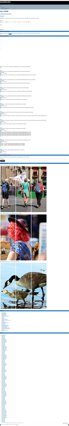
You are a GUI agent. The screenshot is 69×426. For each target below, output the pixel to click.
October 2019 (4, 386)
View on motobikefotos (3, 153)
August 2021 (4, 371)
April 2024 (3, 354)
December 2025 (4, 339)
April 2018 (3, 399)
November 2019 (4, 385)
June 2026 (3, 336)
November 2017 (4, 402)
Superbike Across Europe (36, 33)
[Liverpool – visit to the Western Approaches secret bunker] (23, 212)
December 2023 (4, 355)
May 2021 (3, 374)
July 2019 (3, 387)
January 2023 (4, 363)
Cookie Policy (16, 424)
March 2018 (3, 400)
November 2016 (4, 412)
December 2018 (4, 393)
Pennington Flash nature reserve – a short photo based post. (9, 261)
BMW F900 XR (4, 313)
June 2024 (3, 352)
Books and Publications (5, 8)
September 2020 (4, 378)
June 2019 (3, 388)
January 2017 (4, 410)
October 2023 (4, 357)
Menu (1, 5)
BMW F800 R (4, 312)
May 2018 (3, 398)
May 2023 (3, 361)
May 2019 (3, 389)
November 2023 (4, 356)
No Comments (2, 15)
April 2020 (3, 382)
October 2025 (4, 341)
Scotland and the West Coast (6, 328)
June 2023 (3, 360)
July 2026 (3, 335)
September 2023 (4, 358)
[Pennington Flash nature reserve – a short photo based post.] (23, 308)
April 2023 (3, 362)
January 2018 (4, 401)
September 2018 (4, 395)
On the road (2, 16)
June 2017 (3, 406)
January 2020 (4, 383)
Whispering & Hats (5, 330)
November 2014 (4, 415)
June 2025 (3, 343)
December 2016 (4, 411)
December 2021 (4, 370)
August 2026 (4, 334)
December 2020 (4, 376)
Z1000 (3, 331)
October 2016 (4, 413)
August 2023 (4, 359)
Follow (1, 70)
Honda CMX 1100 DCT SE (6, 320)
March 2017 (3, 408)
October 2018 (4, 394)
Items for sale (4, 321)
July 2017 (3, 405)
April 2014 (3, 421)
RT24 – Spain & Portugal (5, 327)
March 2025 (3, 345)
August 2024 (4, 350)
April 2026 (3, 338)
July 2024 (3, 351)
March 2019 (3, 391)
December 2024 (4, 347)
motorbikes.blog (5, 2)
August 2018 (4, 396)
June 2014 (3, 419)
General (3, 318)
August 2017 (4, 404)
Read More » (2, 29)
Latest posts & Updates (5, 322)
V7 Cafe (3, 329)
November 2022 (4, 364)
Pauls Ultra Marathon (5, 325)
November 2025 (4, 340)
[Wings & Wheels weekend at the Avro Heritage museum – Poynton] (23, 260)
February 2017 (4, 409)
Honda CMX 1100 (4, 319)
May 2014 (3, 420)
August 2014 (4, 418)
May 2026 (3, 337)
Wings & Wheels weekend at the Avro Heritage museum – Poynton (10, 213)
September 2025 (4, 342)
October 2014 (4, 416)
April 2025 (3, 344)
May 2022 (3, 368)
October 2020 (4, 377)
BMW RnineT (4, 314)
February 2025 (4, 346)
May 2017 (3, 407)
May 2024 (3, 353)
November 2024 (4, 348)
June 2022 (3, 367)
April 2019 (3, 390)
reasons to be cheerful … (6, 13)
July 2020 (3, 380)
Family (3, 316)
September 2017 (4, 403)
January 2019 (4, 392)
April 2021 (3, 375)
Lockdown (3, 323)
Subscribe (2, 160)
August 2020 (4, 379)
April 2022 (3, 369)
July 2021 (3, 372)
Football (3, 317)
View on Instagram (4, 81)
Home (3, 7)
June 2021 (3, 373)
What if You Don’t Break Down (26, 33)
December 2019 (4, 384)
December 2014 (4, 414)
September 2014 (4, 417)
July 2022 (3, 366)
